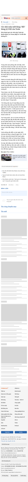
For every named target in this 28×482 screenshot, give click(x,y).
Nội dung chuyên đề (20, 417)
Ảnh (2, 422)
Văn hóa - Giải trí (19, 399)
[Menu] (2, 18)
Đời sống (3, 399)
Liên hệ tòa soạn (5, 444)
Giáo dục (3, 397)
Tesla (17, 184)
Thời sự (3, 391)
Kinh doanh (18, 391)
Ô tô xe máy (4, 405)
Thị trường (14, 22)
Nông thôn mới (18, 414)
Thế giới (17, 397)
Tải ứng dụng (5, 475)
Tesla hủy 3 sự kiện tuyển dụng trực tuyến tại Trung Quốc (19, 157)
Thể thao (17, 394)
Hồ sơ (16, 420)
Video (16, 422)
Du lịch (16, 405)
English (3, 420)
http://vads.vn (8, 470)
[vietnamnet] (7, 18)
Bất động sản (4, 408)
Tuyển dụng (23, 475)
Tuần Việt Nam (5, 411)
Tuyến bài (7, 432)
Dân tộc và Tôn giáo (6, 394)
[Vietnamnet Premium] (4, 388)
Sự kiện (21, 432)
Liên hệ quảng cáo (6, 461)
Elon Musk (11, 184)
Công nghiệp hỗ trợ (19, 411)
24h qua (3, 428)
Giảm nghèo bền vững (6, 414)
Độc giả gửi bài (14, 475)
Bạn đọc (17, 408)
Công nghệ (5, 22)
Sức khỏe (3, 402)
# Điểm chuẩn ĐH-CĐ (15, 18)
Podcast (17, 425)
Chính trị (17, 388)
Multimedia (4, 425)
